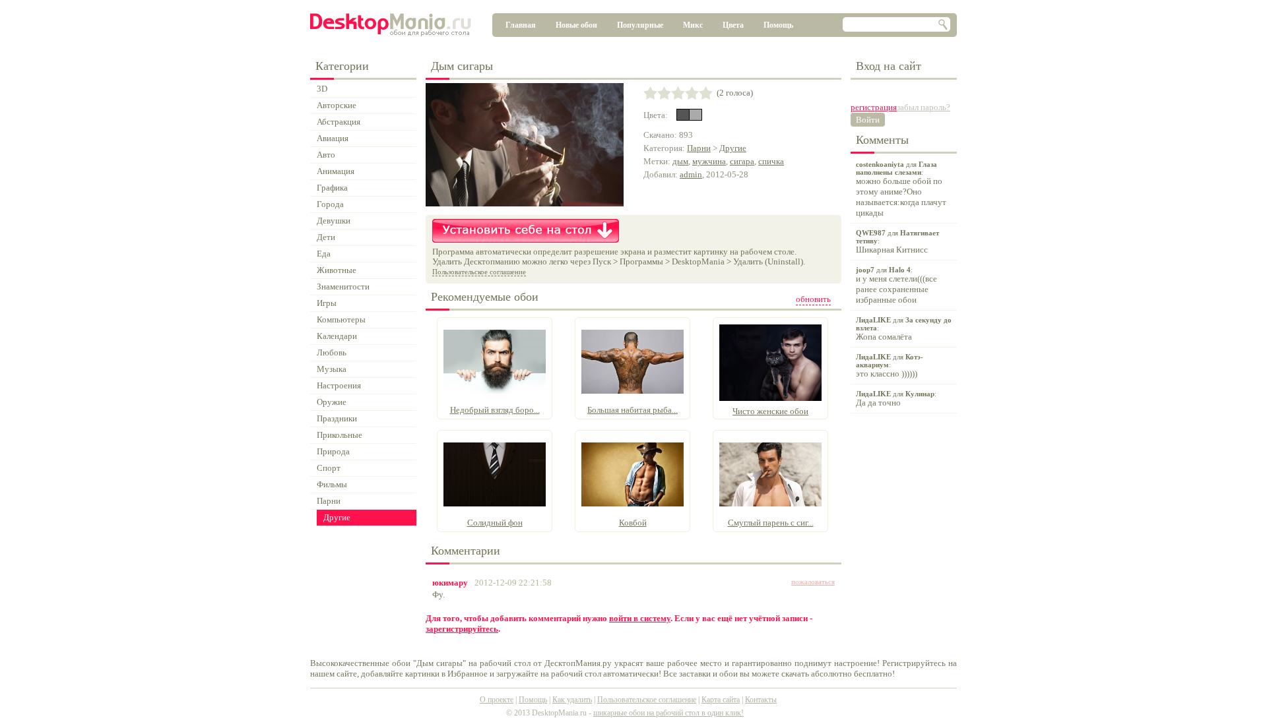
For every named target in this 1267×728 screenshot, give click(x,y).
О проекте (496, 699)
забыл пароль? (923, 107)
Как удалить (572, 699)
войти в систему (639, 618)
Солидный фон (495, 523)
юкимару (450, 583)
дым (680, 161)
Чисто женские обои (770, 411)
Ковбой (633, 523)
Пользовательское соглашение (479, 272)
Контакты (761, 699)
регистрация (874, 107)
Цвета (733, 25)
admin (691, 174)
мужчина (709, 161)
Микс (693, 25)
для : (901, 189)
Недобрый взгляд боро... (495, 410)
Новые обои (576, 25)
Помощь (778, 25)
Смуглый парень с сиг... (771, 523)
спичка (771, 161)
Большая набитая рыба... (632, 410)
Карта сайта (720, 699)
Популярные (640, 25)
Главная (520, 25)
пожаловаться (813, 582)
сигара (742, 161)
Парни (699, 148)
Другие (732, 148)
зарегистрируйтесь (462, 629)
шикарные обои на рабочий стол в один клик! (668, 712)
